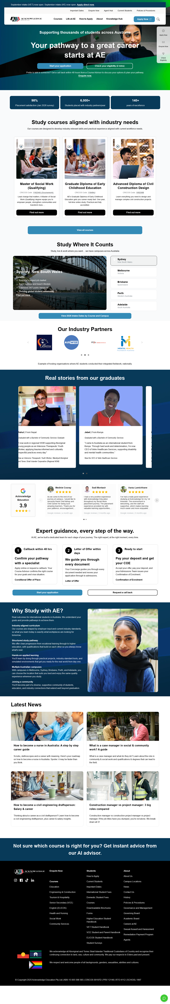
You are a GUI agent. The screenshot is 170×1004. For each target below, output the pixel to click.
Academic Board (131, 918)
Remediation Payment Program (138, 934)
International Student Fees (99, 892)
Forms (90, 913)
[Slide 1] (81, 355)
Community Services (59, 924)
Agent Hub (108, 11)
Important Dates (77, 11)
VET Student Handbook (98, 927)
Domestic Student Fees (98, 897)
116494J (91, 192)
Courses (58, 19)
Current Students (125, 11)
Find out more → (24, 295)
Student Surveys (94, 943)
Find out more (37, 212)
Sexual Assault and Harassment (139, 929)
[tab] (133, 261)
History (127, 897)
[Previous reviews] (41, 500)
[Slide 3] (88, 355)
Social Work (55, 918)
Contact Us (129, 892)
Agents (127, 940)
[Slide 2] (85, 355)
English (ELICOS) (58, 908)
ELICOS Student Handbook (100, 938)
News (126, 887)
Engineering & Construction (63, 892)
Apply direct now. (85, 5)
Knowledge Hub (114, 19)
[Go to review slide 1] (83, 519)
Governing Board (132, 913)
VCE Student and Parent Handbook (103, 932)
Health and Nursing (59, 913)
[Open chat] (164, 998)
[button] (28, 342)
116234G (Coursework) (43, 192)
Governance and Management (138, 908)
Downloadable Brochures (99, 908)
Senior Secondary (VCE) (61, 903)
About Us (128, 876)
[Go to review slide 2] (86, 519)
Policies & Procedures (146, 11)
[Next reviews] (157, 500)
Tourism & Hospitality (59, 897)
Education (54, 887)
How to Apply (93, 876)
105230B (140, 192)
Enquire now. (85, 76)
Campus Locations (132, 881)
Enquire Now (93, 11)
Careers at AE (130, 924)
